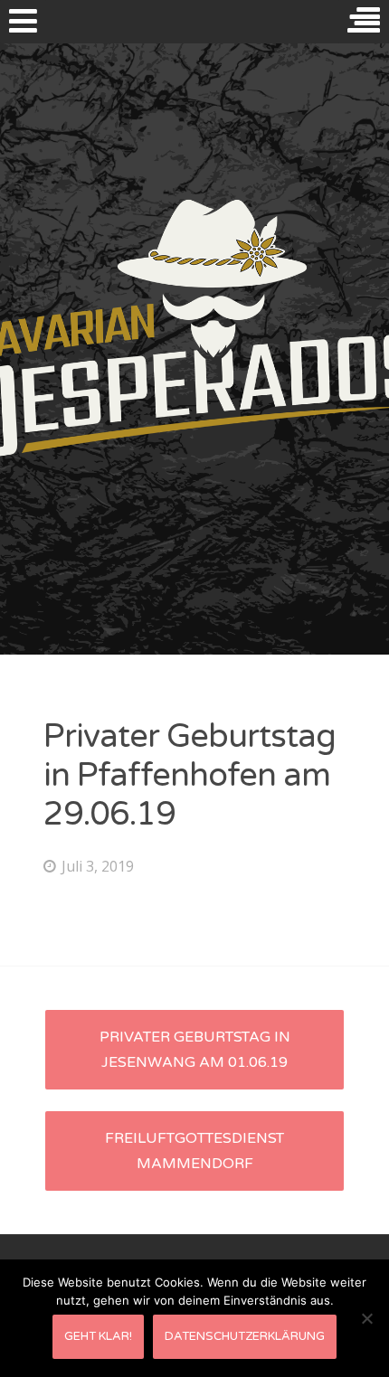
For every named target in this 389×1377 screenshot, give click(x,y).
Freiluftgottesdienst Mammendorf (194, 1151)
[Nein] (366, 1318)
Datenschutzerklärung (245, 1336)
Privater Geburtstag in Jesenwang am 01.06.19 (195, 1049)
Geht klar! (98, 1336)
